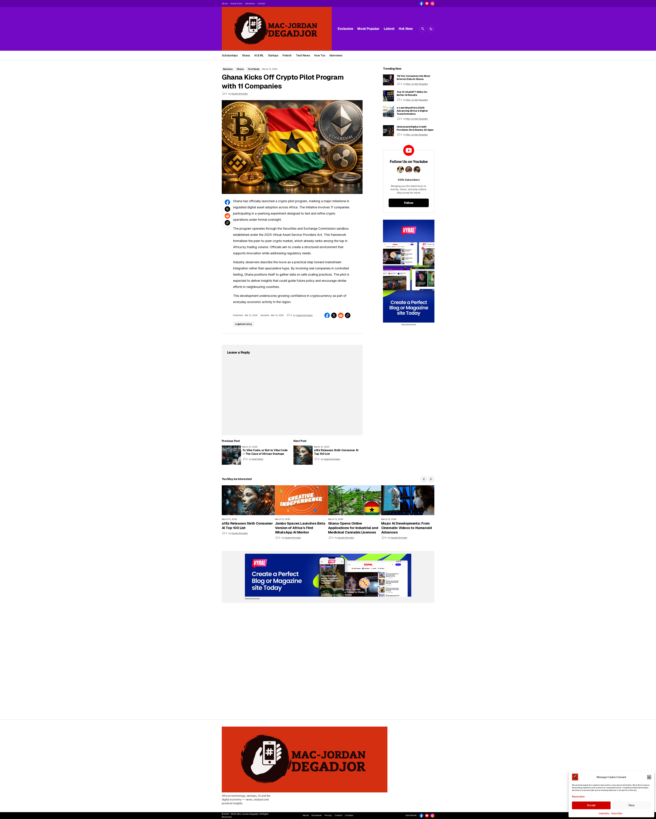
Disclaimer (316, 815)
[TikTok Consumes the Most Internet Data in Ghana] (388, 79)
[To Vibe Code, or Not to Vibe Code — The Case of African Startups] (231, 455)
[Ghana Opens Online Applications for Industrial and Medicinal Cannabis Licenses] (354, 500)
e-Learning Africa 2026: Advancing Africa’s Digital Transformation (412, 110)
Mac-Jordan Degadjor (417, 84)
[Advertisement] (408, 271)
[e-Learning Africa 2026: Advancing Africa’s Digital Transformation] (388, 111)
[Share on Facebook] (227, 202)
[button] (649, 777)
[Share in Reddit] (227, 215)
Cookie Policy (604, 813)
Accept (591, 805)
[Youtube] (427, 3)
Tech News (253, 69)
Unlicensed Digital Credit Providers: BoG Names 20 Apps (415, 128)
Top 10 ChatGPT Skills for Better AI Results (412, 93)
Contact (338, 815)
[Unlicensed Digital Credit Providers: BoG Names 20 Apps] (388, 130)
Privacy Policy (617, 813)
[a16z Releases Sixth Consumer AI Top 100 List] (303, 455)
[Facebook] (421, 3)
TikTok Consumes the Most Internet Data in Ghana (413, 77)
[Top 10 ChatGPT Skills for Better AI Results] (388, 95)
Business (228, 69)
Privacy (328, 815)
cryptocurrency (243, 324)
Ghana (240, 69)
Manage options (578, 796)
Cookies (349, 815)
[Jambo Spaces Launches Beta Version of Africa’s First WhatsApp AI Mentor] (301, 500)
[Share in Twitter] (227, 209)
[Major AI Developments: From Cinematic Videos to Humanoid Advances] (407, 500)
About (306, 815)
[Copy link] (227, 222)
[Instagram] (432, 3)
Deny (632, 805)
